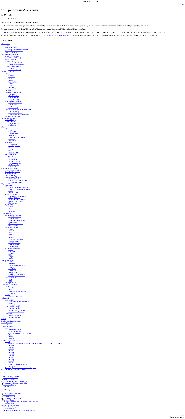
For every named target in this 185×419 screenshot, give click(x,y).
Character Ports (13, 133)
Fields (10, 232)
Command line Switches (12, 376)
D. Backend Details (7, 326)
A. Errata (3, 319)
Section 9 (11, 361)
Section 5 (11, 354)
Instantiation (12, 210)
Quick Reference (13, 225)
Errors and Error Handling (13, 101)
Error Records (12, 104)
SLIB (10, 281)
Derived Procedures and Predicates (19, 189)
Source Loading (13, 159)
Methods (11, 231)
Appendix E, (58, 35)
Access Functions (13, 111)
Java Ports (11, 139)
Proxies (10, 237)
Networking (8, 142)
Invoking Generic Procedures (17, 199)
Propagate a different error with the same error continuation (21, 402)
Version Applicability (11, 52)
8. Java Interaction (6, 213)
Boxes (10, 85)
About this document (11, 47)
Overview (11, 288)
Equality (11, 303)
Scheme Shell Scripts (14, 70)
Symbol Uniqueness (14, 331)
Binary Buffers (13, 270)
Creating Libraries (10, 283)
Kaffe (6, 324)
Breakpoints (12, 125)
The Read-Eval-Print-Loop (13, 58)
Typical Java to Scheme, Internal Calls (15, 383)
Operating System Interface (16, 276)
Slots (9, 208)
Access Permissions (14, 244)
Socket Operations (14, 146)
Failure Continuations (15, 103)
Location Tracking (14, 161)
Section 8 (11, 359)
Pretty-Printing (12, 158)
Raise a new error (8, 403)
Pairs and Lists (12, 82)
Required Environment (11, 56)
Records (10, 267)
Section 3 (11, 350)
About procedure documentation (18, 49)
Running (9, 61)
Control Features (13, 97)
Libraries (7, 295)
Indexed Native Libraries (16, 312)
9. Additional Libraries (7, 260)
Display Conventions (11, 59)
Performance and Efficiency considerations (18, 333)
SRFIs (10, 279)
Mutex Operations (13, 179)
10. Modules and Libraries (9, 284)
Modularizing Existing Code (17, 291)
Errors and (11, 405)
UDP (10, 151)
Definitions (11, 263)
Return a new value (9, 396)
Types (6, 73)
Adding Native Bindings (12, 307)
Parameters (11, 87)
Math (10, 335)
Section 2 (11, 349)
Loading (11, 68)
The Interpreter (13, 222)
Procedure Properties (14, 272)
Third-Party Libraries (11, 277)
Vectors (10, 84)
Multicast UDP (13, 153)
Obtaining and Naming (15, 113)
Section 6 (11, 356)
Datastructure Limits (14, 330)
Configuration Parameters (16, 64)
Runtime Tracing (13, 123)
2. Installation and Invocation (9, 54)
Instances (11, 234)
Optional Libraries (12, 262)
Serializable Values (14, 305)
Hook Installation (8, 408)
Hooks (10, 191)
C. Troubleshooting (7, 323)
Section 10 (11, 362)
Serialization (12, 140)
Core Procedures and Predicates (18, 187)
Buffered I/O (12, 132)
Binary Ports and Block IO (16, 137)
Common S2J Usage (9, 385)
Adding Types (9, 300)
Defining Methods (14, 198)
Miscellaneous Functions (12, 116)
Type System (9, 185)
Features (7, 45)
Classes (10, 206)
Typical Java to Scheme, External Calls (15, 381)
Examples (11, 106)
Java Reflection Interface (12, 248)
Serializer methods (14, 317)
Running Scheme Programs (13, 66)
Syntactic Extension (14, 99)
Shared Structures (13, 96)
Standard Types (13, 192)
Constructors (12, 251)
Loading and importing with (19, 410)
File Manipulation (13, 165)
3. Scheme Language (7, 71)
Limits (6, 328)
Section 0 (11, 345)
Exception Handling (14, 243)
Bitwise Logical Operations (16, 265)
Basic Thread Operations (12, 172)
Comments (11, 94)
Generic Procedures (11, 194)
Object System (9, 205)
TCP (9, 147)
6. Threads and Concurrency (9, 168)
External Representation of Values (18, 301)
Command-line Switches (15, 63)
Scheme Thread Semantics (13, 170)
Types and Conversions (15, 239)
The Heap (13, 218)
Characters (11, 77)
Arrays (10, 236)
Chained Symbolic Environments (18, 114)
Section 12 (11, 366)
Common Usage (13, 246)
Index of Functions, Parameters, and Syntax (14, 369)
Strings (10, 80)
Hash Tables (12, 269)
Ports (6, 128)
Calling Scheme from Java (13, 215)
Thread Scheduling (10, 175)
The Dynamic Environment (16, 220)
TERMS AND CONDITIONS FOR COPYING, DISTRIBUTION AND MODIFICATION (33, 343)
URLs (10, 130)
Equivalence (8, 90)
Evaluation (11, 293)
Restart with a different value (12, 398)
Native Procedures (14, 308)
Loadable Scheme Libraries (16, 274)
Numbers (11, 75)
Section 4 (11, 352)
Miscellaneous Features (15, 224)
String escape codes (9, 379)
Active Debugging (10, 121)
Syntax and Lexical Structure (13, 92)
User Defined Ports (10, 154)
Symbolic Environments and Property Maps (18, 109)
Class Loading (12, 166)
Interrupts (11, 338)
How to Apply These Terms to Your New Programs (20, 368)
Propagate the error (9, 400)
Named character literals (10, 378)
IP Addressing (12, 144)
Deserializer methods (14, 315)
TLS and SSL (12, 149)
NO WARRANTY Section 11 (17, 364)
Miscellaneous (9, 156)
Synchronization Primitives (13, 177)
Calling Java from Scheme (13, 227)
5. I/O (2, 127)
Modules (7, 286)
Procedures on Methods (15, 201)
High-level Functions (11, 173)
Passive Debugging (10, 120)
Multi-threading (13, 241)
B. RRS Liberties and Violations (11, 321)
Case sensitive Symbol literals (12, 393)
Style (10, 289)
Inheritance (11, 211)
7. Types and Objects (7, 184)
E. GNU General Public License (11, 340)
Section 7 (11, 357)
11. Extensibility (6, 298)
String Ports (12, 135)
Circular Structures (9, 395)
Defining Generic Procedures (17, 196)
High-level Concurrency (15, 182)
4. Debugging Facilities (8, 118)
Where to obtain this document (14, 51)
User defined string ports (10, 407)
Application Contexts (14, 217)
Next (182, 4)
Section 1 (11, 347)
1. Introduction (5, 44)
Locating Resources (14, 163)
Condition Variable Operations (17, 180)
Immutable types (13, 89)
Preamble (7, 342)
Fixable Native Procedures (16, 310)
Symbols (11, 78)
